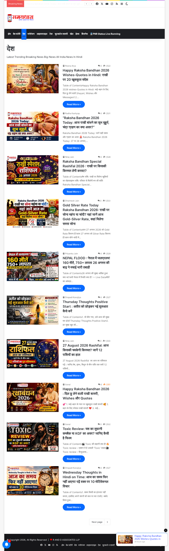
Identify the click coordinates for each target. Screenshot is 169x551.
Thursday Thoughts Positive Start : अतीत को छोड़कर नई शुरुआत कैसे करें (85, 306)
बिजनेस (85, 33)
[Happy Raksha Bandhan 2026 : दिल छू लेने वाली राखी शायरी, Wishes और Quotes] (33, 397)
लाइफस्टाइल (42, 33)
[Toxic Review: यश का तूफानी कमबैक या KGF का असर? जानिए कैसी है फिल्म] (33, 437)
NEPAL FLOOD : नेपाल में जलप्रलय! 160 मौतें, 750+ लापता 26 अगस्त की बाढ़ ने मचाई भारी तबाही (86, 262)
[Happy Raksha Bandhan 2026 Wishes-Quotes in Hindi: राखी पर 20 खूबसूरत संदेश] (33, 78)
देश (24, 33)
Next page (97, 522)
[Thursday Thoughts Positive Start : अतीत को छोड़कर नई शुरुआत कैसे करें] (33, 310)
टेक (51, 33)
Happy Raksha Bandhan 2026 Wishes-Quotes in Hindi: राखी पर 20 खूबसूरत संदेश (86, 75)
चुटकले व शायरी (61, 33)
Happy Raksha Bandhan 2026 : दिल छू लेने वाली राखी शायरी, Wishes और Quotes (86, 393)
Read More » (74, 104)
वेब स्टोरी (16, 33)
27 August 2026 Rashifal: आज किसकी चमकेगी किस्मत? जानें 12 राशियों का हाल (86, 350)
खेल (71, 33)
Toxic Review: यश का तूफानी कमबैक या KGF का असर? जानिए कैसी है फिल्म (86, 433)
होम (9, 33)
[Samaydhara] (20, 18)
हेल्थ (77, 33)
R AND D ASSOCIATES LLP (66, 539)
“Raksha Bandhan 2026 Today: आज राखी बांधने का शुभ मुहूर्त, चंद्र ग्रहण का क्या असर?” (86, 122)
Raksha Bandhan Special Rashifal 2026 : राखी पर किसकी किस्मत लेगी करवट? (61, 3)
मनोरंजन (31, 33)
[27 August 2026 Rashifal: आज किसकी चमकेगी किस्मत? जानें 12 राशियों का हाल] (33, 353)
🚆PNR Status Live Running (105, 33)
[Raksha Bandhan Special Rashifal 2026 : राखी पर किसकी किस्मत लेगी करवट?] (33, 169)
